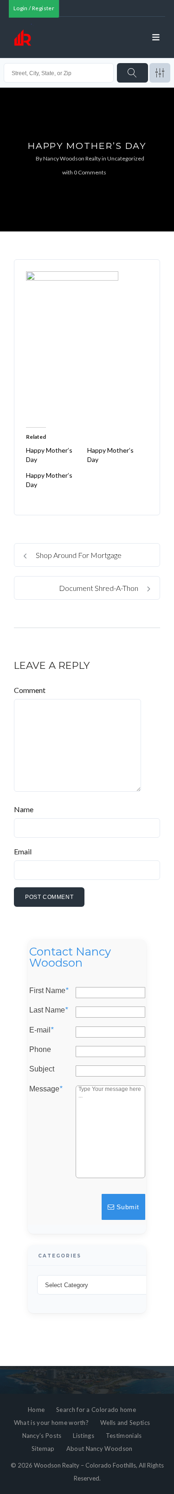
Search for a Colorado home (96, 1409)
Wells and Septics (125, 1422)
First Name (48, 990)
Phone (40, 1049)
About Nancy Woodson (99, 1448)
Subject (41, 1069)
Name (23, 809)
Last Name (48, 1010)
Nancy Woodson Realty (72, 158)
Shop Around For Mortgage (78, 555)
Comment (29, 690)
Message (45, 1088)
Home (36, 1409)
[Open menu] (156, 37)
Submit (127, 1207)
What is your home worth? (51, 1422)
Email (23, 851)
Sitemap (43, 1448)
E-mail (41, 1029)
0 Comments (90, 172)
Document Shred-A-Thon (99, 587)
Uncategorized (125, 158)
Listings (83, 1435)
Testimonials (124, 1435)
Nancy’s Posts (42, 1435)
